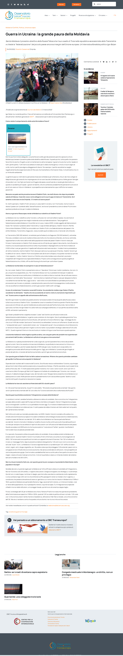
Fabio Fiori (15, 599)
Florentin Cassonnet (22, 49)
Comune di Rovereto (53, 621)
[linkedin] (21, 4)
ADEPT (32, 117)
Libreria (89, 127)
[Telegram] (112, 61)
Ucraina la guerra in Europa (18, 512)
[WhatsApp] (109, 61)
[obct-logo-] (17, 10)
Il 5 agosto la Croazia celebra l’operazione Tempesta (108, 78)
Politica (21, 28)
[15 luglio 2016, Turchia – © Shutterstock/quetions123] (91, 104)
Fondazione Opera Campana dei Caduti (59, 625)
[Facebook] (100, 61)
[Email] (115, 61)
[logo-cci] (24, 618)
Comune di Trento (53, 619)
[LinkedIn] (106, 61)
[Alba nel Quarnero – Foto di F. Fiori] (13, 585)
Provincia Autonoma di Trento (56, 617)
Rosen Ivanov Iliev (56, 103)
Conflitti (15, 28)
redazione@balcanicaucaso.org (59, 505)
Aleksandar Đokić (75, 577)
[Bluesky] (103, 61)
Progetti (90, 134)
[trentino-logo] (90, 619)
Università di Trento (53, 623)
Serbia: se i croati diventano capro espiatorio (25, 572)
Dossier (89, 120)
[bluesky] (14, 4)
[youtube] (18, 4)
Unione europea (30, 28)
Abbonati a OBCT (54, 530)
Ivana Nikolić (16, 575)
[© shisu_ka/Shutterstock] (71, 560)
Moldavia (9, 28)
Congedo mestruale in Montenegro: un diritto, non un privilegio (87, 573)
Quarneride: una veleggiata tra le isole (22, 596)
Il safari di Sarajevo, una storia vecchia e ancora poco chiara (107, 93)
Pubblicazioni (91, 124)
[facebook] (11, 4)
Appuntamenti (92, 130)
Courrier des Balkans (34, 110)
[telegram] (28, 4)
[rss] (24, 4)
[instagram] (8, 4)
